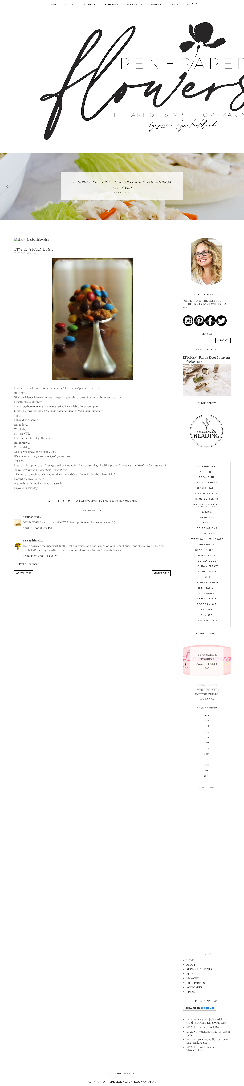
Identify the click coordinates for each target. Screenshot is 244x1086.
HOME (190, 960)
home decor (207, 572)
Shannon (28, 517)
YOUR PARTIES (195, 983)
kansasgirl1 (29, 540)
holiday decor (207, 561)
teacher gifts (206, 621)
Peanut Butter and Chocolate (207, 506)
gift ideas (206, 545)
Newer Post (23, 573)
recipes (207, 610)
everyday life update (97, 501)
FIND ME (156, 5)
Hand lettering (207, 499)
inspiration (207, 588)
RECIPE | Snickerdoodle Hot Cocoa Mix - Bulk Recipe (207, 1041)
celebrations (207, 528)
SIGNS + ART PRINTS (199, 969)
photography (130, 501)
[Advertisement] (207, 868)
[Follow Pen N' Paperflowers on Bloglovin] (199, 1009)
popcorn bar (207, 604)
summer (207, 615)
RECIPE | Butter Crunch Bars (203, 1027)
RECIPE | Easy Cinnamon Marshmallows (201, 1048)
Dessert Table (206, 488)
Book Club (207, 477)
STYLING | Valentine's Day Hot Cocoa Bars (208, 1033)
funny (118, 501)
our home (206, 594)
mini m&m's (40, 406)
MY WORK (89, 5)
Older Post (161, 573)
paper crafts (207, 599)
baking (207, 512)
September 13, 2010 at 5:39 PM (40, 556)
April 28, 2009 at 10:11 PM (37, 528)
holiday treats (206, 566)
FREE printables (207, 494)
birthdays (206, 518)
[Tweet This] (62, 500)
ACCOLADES (111, 5)
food (112, 501)
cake (206, 523)
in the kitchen (207, 583)
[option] (122, 186)
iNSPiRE (206, 577)
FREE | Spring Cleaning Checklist (122, 185)
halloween (207, 556)
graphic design (206, 550)
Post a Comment (29, 564)
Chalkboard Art (206, 483)
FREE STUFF (134, 5)
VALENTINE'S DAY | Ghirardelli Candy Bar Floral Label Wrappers (206, 1021)
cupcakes (207, 534)
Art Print (207, 472)
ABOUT (174, 5)
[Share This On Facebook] (56, 500)
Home (53, 5)
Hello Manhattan (144, 1081)
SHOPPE (70, 5)
